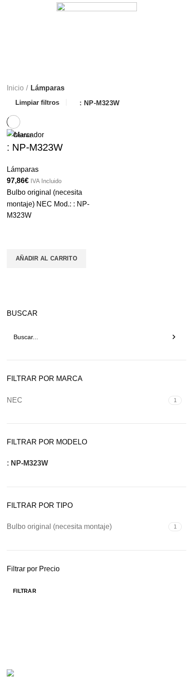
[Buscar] (174, 336)
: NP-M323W (99, 102)
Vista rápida (18, 279)
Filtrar (24, 591)
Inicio (15, 88)
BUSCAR (22, 313)
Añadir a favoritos (18, 238)
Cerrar (22, 135)
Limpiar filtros (37, 102)
